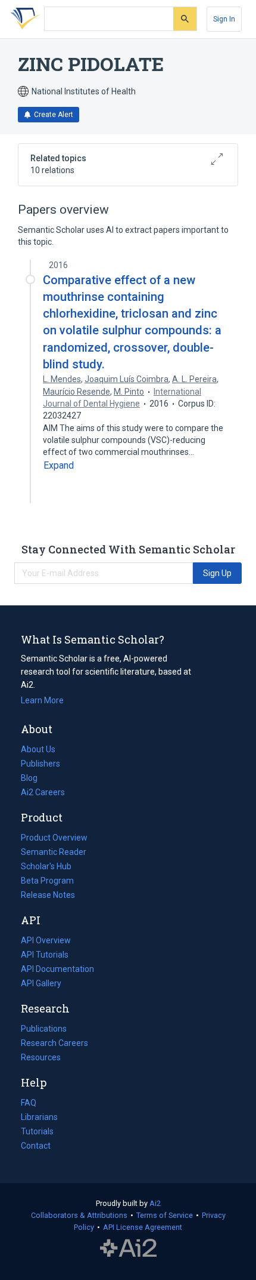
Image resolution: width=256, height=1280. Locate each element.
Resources (41, 1058)
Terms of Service (164, 1215)
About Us (38, 749)
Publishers (40, 763)
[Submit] (184, 18)
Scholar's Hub (46, 866)
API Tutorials (44, 954)
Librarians (39, 1117)
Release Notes (48, 895)
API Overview (46, 940)
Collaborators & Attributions (79, 1215)
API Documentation (57, 970)
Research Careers (54, 1044)
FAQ (28, 1102)
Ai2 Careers (43, 793)
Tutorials (37, 1131)
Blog (34, 779)
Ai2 (155, 1203)
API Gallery (41, 983)
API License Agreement (142, 1227)
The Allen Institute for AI (128, 1248)
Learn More (42, 700)
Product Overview (54, 837)
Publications (44, 1030)
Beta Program (47, 880)
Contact (36, 1145)
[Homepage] (23, 19)
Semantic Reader (53, 852)
